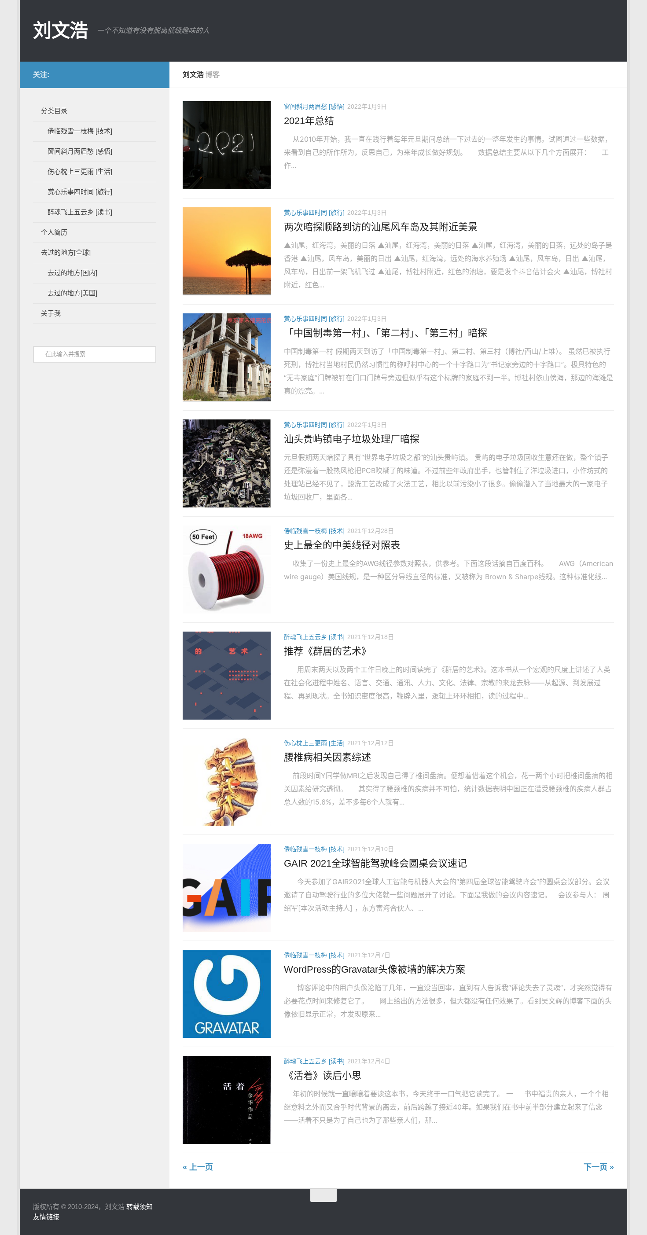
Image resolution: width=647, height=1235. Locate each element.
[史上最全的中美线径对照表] (227, 570)
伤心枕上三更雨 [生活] (314, 742)
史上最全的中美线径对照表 (342, 545)
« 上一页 (198, 1167)
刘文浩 (60, 30)
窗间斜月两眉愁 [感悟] (314, 106)
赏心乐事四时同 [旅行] (314, 212)
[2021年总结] (227, 145)
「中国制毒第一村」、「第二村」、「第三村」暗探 (385, 332)
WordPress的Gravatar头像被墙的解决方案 (374, 969)
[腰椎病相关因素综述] (227, 782)
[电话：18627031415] (123, 74)
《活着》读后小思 (322, 1075)
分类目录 (54, 110)
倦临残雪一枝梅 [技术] (314, 530)
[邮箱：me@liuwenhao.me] (80, 74)
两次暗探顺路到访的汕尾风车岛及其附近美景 (381, 226)
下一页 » (599, 1167)
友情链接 (46, 1216)
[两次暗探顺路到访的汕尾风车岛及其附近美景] (227, 251)
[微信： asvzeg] (108, 74)
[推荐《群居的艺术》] (227, 676)
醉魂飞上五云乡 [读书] (314, 636)
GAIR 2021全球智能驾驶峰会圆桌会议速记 (375, 863)
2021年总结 (309, 120)
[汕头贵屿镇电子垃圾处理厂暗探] (227, 463)
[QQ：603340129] (137, 74)
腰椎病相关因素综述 (327, 757)
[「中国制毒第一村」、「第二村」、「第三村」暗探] (227, 357)
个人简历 (54, 232)
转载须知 (139, 1206)
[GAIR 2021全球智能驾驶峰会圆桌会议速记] (227, 888)
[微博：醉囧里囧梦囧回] (94, 74)
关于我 (51, 313)
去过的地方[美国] (72, 293)
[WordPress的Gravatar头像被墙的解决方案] (227, 994)
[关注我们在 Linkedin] (151, 74)
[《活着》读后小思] (227, 1100)
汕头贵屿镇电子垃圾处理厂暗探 (351, 439)
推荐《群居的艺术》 (327, 651)
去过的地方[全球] (66, 252)
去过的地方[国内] (72, 272)
